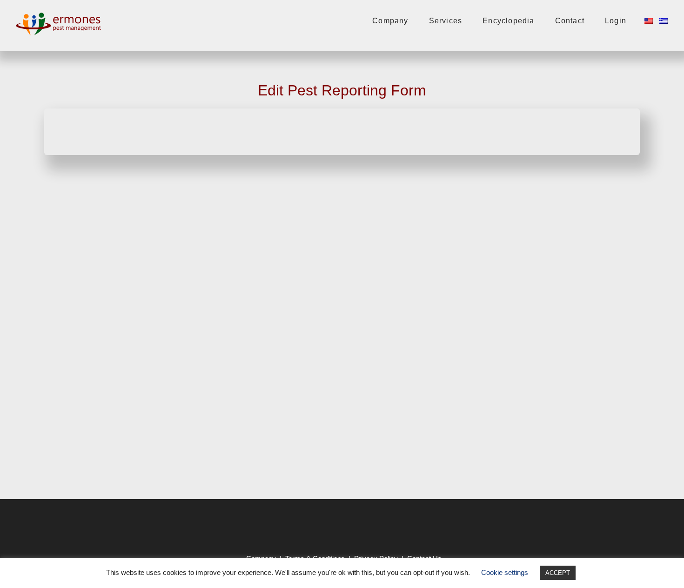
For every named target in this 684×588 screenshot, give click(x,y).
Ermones (60, 23)
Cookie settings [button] (504, 572)
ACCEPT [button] (557, 572)
